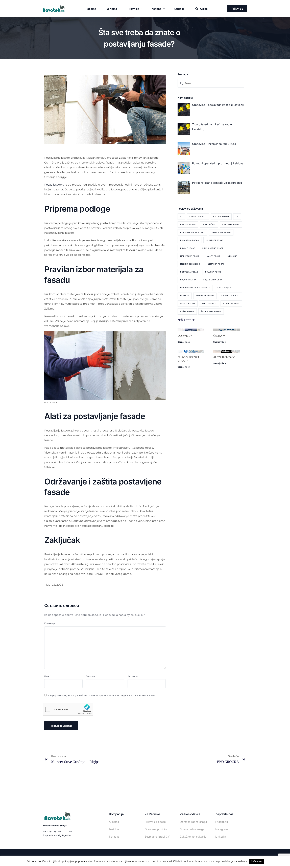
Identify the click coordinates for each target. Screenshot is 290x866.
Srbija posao (209, 303)
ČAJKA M (219, 335)
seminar (184, 296)
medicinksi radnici (190, 264)
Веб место (133, 676)
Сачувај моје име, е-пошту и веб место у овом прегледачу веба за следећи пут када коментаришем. (102, 695)
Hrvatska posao (215, 240)
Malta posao (214, 256)
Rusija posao (224, 288)
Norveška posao (189, 272)
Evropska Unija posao (192, 232)
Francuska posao (221, 232)
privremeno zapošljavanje (195, 288)
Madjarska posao (190, 256)
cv (237, 216)
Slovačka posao (205, 296)
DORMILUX (185, 335)
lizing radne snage (212, 248)
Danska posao (188, 224)
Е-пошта (91, 676)
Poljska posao (213, 272)
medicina (232, 256)
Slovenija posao (230, 296)
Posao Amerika (188, 280)
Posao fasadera (54, 184)
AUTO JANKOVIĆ (224, 357)
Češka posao (187, 311)
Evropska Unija (230, 224)
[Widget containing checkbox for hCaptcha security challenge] (68, 709)
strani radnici (231, 303)
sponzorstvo (187, 303)
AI (181, 216)
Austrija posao (197, 216)
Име (47, 676)
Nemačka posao (216, 264)
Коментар (50, 623)
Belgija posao (221, 216)
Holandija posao (189, 240)
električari (209, 224)
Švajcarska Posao (211, 311)
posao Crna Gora (212, 280)
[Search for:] (211, 83)
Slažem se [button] (256, 861)
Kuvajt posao (187, 248)
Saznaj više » (184, 342)
